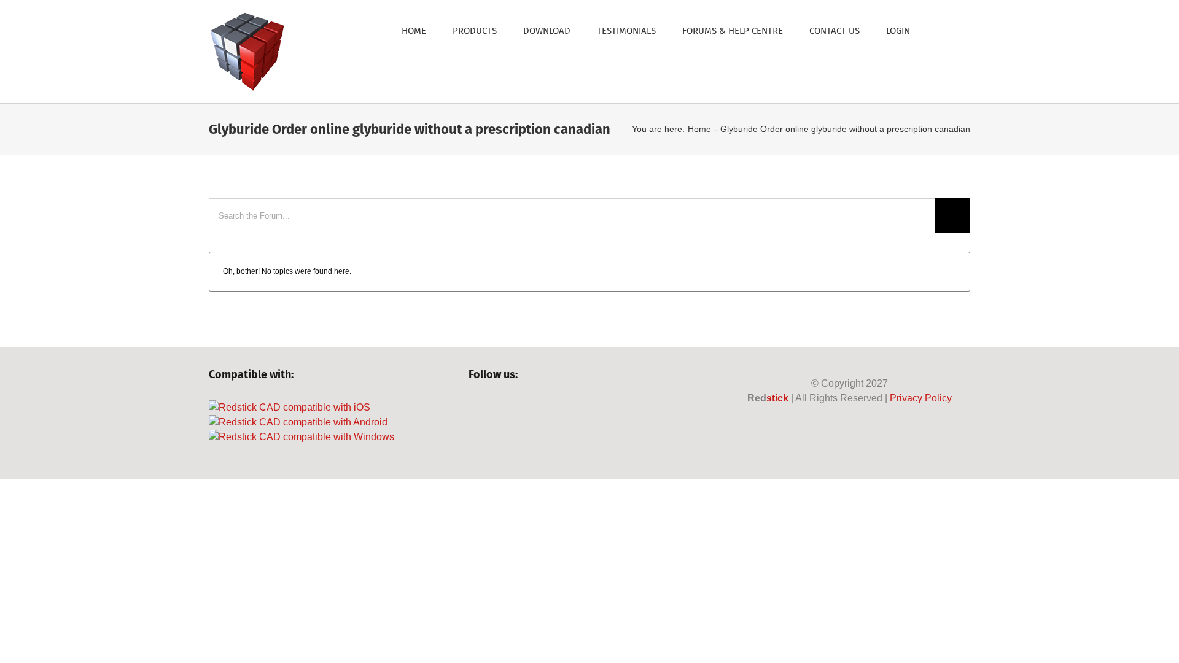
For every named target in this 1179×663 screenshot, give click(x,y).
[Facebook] (474, 407)
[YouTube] (516, 407)
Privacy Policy (921, 398)
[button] (940, 30)
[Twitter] (495, 407)
